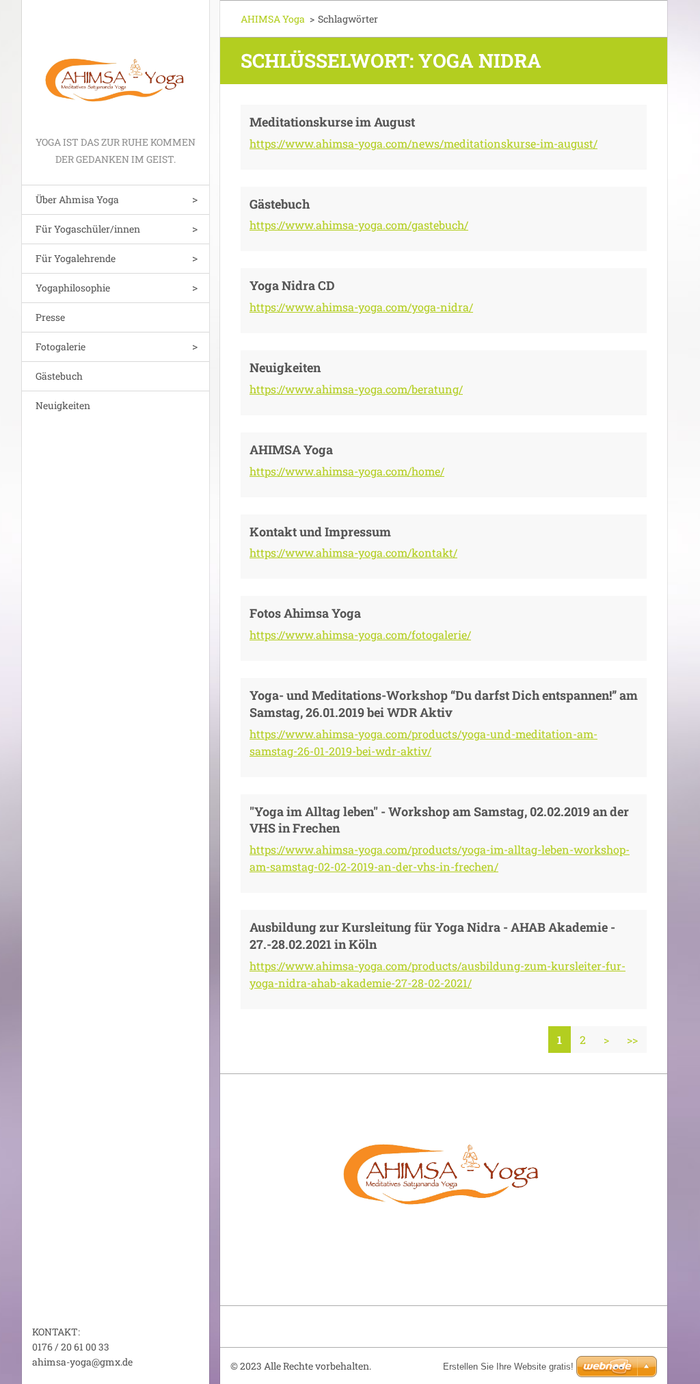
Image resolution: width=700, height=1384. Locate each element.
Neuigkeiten (63, 405)
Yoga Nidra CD (292, 285)
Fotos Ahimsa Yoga (305, 613)
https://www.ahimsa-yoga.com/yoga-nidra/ (361, 307)
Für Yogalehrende (76, 258)
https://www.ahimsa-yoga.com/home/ (347, 471)
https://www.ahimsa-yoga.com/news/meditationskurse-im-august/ (423, 143)
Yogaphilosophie (73, 287)
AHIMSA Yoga (273, 18)
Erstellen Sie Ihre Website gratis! (508, 1366)
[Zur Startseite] (115, 66)
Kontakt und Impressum (320, 531)
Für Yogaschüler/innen (88, 228)
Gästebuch (59, 375)
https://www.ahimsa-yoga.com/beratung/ (356, 389)
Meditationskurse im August (332, 122)
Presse (50, 317)
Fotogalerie (60, 346)
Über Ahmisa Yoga (77, 199)
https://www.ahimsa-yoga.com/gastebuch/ (359, 225)
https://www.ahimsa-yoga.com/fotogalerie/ (360, 634)
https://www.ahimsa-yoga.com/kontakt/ (353, 552)
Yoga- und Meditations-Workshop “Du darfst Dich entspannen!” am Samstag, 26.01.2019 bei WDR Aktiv (444, 703)
